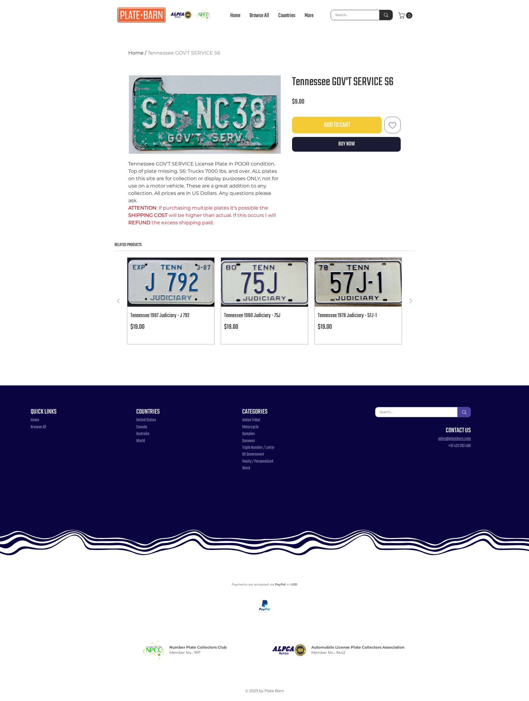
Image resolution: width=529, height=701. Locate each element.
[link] (406, 15)
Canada (141, 427)
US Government (253, 454)
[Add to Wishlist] (392, 125)
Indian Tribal (251, 420)
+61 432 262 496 (459, 445)
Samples (248, 434)
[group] (264, 301)
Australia (142, 434)
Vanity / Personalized (257, 461)
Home (136, 53)
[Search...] (385, 15)
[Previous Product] (118, 301)
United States (146, 420)
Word (246, 468)
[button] (287, 16)
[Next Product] (411, 301)
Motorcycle (250, 427)
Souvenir (248, 441)
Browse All (38, 427)
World (140, 441)
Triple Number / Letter (258, 447)
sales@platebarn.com (454, 438)
